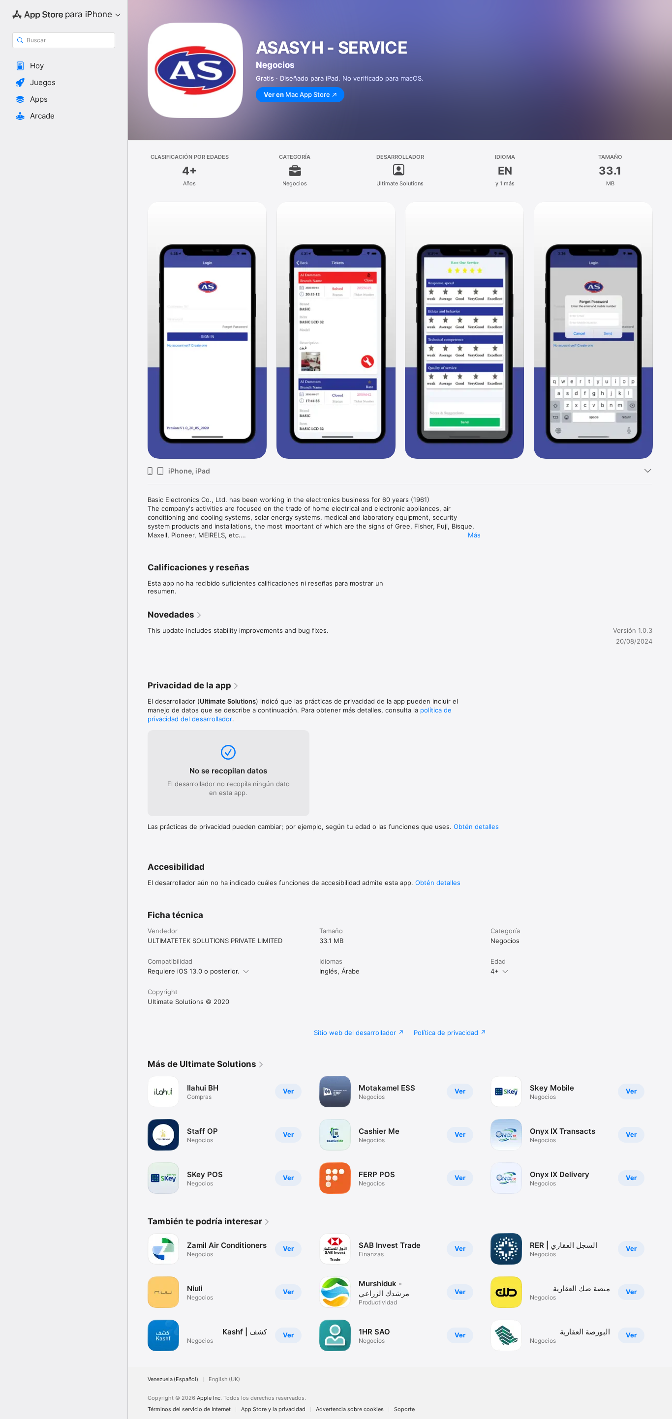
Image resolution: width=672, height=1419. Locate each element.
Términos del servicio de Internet (189, 1409)
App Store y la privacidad (273, 1409)
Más (474, 535)
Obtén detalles (476, 826)
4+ (494, 971)
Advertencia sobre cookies (350, 1409)
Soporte (404, 1409)
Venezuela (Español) (173, 1379)
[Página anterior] (138, 330)
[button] (64, 66)
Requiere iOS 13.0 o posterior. (194, 971)
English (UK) (224, 1379)
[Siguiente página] (662, 330)
